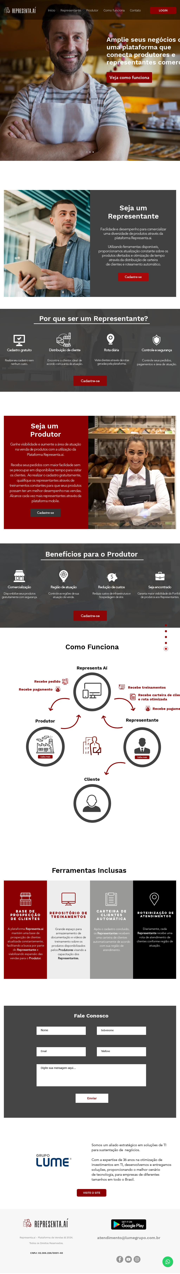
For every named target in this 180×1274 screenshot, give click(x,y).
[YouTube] (128, 1259)
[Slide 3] (93, 152)
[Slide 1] (86, 152)
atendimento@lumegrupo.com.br (128, 1238)
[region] (92, 691)
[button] (45, 757)
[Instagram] (137, 1259)
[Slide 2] (90, 152)
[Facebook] (119, 1259)
